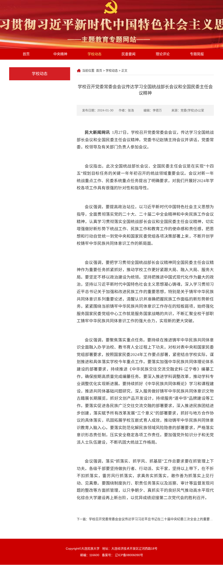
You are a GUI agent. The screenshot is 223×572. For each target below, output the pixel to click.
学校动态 (94, 54)
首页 (26, 54)
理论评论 (163, 54)
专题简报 (197, 54)
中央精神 (60, 54)
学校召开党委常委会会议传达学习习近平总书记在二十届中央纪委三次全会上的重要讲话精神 (156, 519)
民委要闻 (128, 54)
